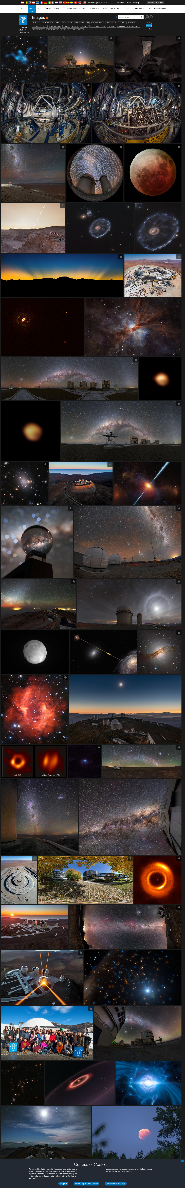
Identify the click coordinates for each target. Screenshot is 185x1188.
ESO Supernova (97, 23)
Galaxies (131, 23)
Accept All (63, 1184)
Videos (40, 9)
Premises (111, 26)
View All (36, 23)
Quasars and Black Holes (128, 26)
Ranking (149, 26)
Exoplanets (111, 23)
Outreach (114, 9)
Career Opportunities (157, 9)
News (48, 9)
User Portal (159, 3)
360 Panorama (47, 23)
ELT (87, 23)
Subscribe (120, 3)
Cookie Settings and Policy (115, 1184)
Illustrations (55, 26)
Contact (128, 3)
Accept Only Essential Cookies (86, 1184)
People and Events (97, 26)
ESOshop (57, 9)
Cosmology (79, 23)
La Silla (66, 26)
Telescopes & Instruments (75, 9)
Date (150, 29)
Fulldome (122, 23)
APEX (64, 23)
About (23, 9)
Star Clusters (52, 30)
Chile (70, 23)
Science (151, 3)
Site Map (136, 3)
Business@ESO (139, 9)
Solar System (38, 30)
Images (32, 9)
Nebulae (75, 26)
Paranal (84, 26)
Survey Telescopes (76, 30)
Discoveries (94, 9)
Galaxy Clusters (40, 26)
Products (126, 9)
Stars (63, 30)
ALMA (57, 23)
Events (104, 9)
